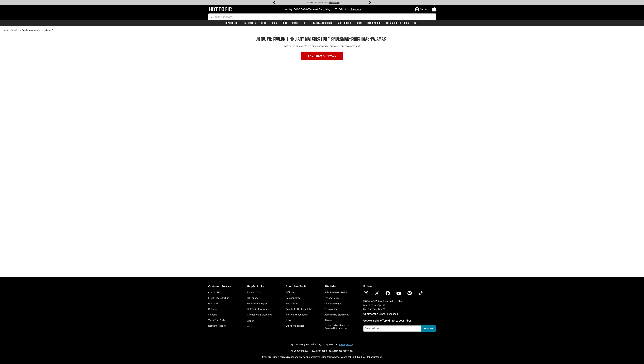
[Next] (370, 2)
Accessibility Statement (336, 314)
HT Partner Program (257, 303)
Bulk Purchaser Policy (335, 292)
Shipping (212, 314)
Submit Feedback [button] (388, 313)
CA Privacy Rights (333, 303)
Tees (305, 23)
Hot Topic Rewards (257, 309)
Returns (212, 309)
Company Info (293, 298)
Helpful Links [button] (255, 286)
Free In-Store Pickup (218, 298)
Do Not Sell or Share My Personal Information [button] (336, 327)
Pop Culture (232, 23)
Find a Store (292, 303)
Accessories (344, 23)
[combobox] (322, 16)
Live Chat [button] (397, 301)
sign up (429, 328)
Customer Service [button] (220, 286)
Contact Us (214, 292)
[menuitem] (434, 9)
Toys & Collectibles (397, 23)
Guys (295, 23)
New (263, 23)
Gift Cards (213, 303)
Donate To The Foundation (299, 309)
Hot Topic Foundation (297, 314)
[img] (365, 293)
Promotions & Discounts (259, 314)
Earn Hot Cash (254, 292)
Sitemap (328, 320)
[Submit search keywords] (210, 16)
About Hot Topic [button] (296, 286)
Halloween (250, 23)
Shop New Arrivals (322, 55)
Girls (274, 23)
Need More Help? (217, 325)
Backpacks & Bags (323, 23)
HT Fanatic (252, 298)
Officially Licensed (295, 325)
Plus (284, 23)
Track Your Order (217, 320)
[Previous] (274, 2)
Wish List (251, 326)
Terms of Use (331, 309)
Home (359, 23)
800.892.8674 (359, 357)
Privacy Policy (331, 298)
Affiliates (290, 292)
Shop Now (334, 2)
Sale (416, 23)
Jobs (288, 320)
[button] (421, 9)
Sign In (250, 321)
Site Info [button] (330, 286)
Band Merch (374, 23)
